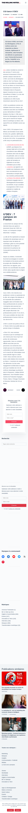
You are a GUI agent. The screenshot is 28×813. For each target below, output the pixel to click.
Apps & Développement (9, 787)
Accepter (10, 810)
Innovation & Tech (7, 618)
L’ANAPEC (10, 167)
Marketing (5, 753)
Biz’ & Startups (6, 779)
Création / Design (7, 796)
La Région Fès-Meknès (13, 178)
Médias (4, 762)
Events (4, 616)
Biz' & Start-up (6, 612)
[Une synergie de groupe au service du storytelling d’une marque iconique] (14, 678)
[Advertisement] (14, 466)
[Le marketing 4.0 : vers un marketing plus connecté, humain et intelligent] (14, 701)
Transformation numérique (9, 625)
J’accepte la (12, 508)
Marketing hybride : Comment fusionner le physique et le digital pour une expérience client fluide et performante (13, 735)
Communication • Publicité (9, 760)
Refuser (17, 810)
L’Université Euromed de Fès (15, 145)
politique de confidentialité (14, 508)
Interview (4, 621)
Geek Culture (6, 792)
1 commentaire (12, 714)
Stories (4, 770)
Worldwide (5, 773)
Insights (4, 758)
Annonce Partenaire (8, 609)
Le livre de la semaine (8, 764)
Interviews (5, 775)
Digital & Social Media (8, 614)
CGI (4, 70)
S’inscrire (14, 421)
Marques (7, 14)
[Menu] (25, 2)
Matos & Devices (7, 790)
